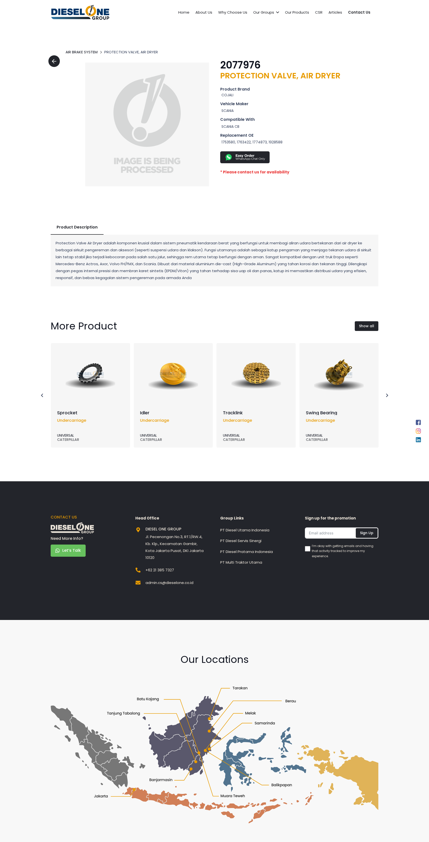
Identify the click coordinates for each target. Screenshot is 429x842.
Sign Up (366, 532)
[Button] (54, 61)
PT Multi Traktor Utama (241, 562)
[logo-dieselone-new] (80, 12)
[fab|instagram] (418, 432)
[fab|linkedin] (418, 441)
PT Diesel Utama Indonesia (244, 530)
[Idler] (173, 353)
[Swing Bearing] (339, 353)
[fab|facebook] (418, 423)
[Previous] (42, 395)
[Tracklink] (256, 353)
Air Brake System (82, 52)
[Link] (147, 124)
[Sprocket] (90, 353)
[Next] (386, 395)
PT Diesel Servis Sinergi (240, 540)
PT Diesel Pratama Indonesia (246, 551)
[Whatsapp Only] (292, 157)
